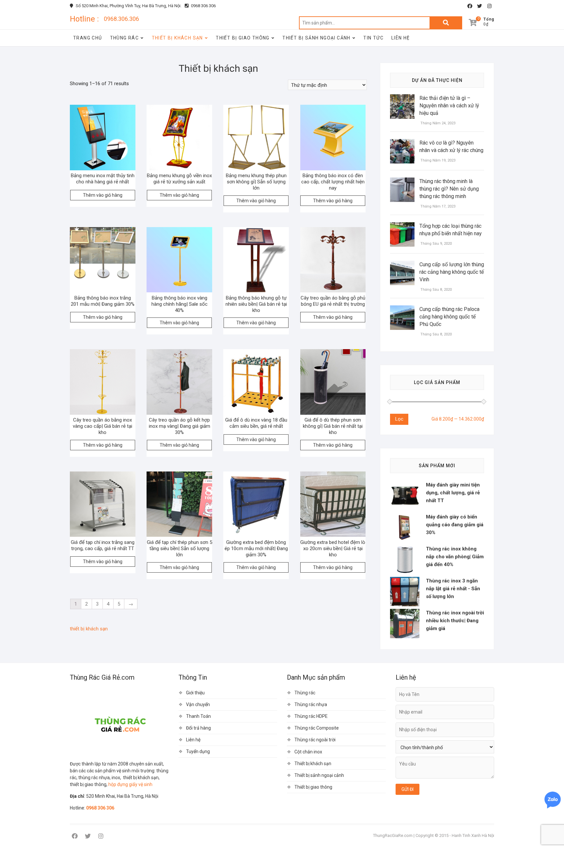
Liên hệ (400, 37)
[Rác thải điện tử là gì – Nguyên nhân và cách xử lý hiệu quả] (402, 98)
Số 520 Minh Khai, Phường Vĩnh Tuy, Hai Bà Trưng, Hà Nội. (128, 5)
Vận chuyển (198, 704)
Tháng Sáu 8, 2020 (435, 289)
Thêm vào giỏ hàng (102, 195)
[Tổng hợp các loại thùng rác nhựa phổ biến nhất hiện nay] (402, 226)
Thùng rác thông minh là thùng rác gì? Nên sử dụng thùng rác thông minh (449, 188)
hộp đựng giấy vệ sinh (130, 784)
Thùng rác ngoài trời (315, 739)
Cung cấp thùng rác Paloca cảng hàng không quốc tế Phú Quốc (449, 316)
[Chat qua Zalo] (552, 800)
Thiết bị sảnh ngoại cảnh (316, 37)
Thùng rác (124, 37)
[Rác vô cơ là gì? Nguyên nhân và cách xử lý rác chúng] (402, 143)
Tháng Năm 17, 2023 (437, 206)
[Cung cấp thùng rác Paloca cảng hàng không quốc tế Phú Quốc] (402, 309)
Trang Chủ (87, 37)
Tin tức (373, 37)
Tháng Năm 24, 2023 (437, 123)
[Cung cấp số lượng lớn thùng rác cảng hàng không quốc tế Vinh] (402, 265)
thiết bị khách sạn (89, 629)
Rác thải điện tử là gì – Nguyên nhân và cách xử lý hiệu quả (449, 105)
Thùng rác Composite (316, 728)
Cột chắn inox (308, 751)
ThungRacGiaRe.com (393, 835)
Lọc (399, 419)
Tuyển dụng (198, 751)
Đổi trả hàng (198, 728)
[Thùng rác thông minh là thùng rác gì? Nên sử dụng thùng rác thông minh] (402, 181)
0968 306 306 (203, 5)
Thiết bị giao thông (243, 37)
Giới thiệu (195, 692)
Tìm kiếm (446, 22)
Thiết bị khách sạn (177, 37)
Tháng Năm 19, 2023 (437, 160)
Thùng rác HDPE (311, 716)
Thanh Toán (198, 716)
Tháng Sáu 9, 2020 (435, 243)
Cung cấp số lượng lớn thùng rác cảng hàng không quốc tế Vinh (451, 272)
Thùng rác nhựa (310, 704)
